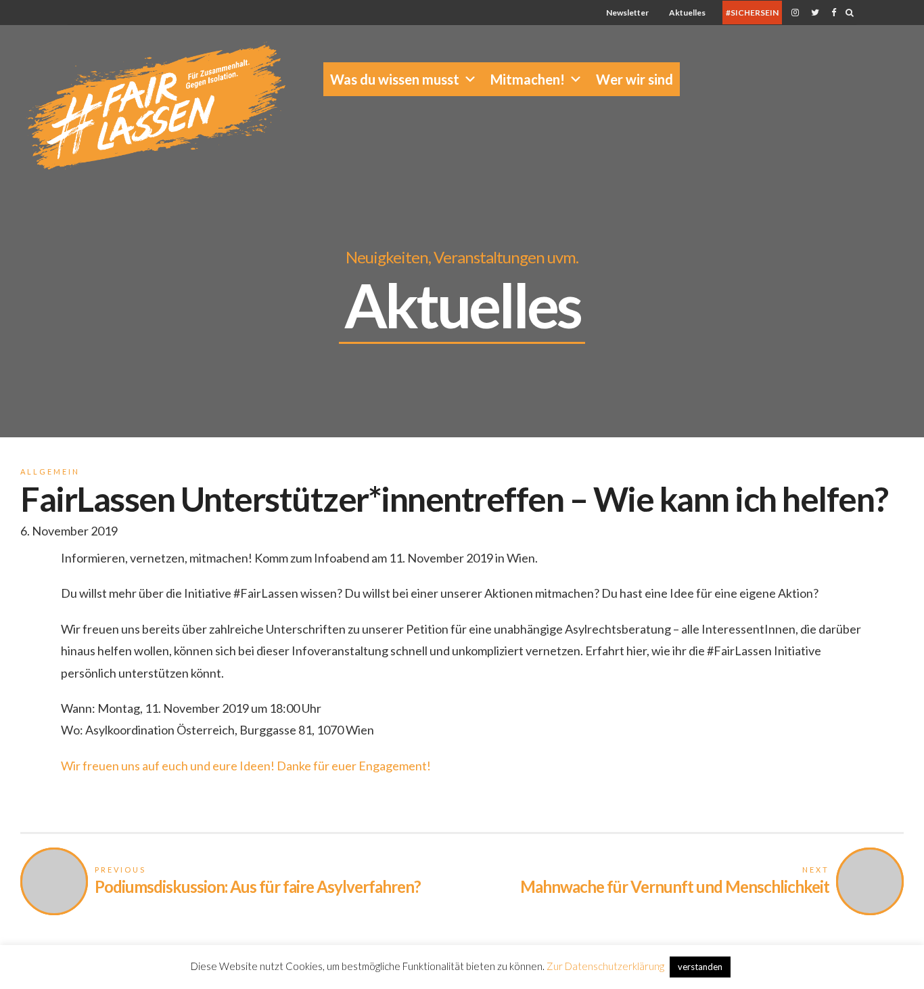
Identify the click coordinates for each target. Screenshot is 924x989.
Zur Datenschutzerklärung (605, 966)
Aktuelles (687, 12)
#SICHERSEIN (752, 12)
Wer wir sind (634, 79)
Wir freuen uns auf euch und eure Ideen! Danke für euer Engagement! (246, 765)
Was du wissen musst (394, 79)
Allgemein (50, 471)
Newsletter (627, 12)
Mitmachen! (527, 79)
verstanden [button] (700, 966)
